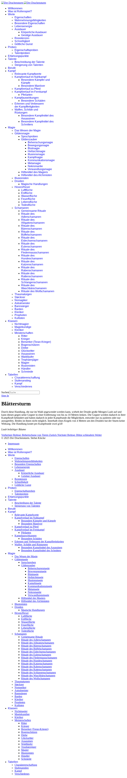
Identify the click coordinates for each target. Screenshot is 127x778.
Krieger (25, 338)
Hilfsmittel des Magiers (34, 172)
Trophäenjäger (29, 359)
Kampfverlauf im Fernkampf (31, 91)
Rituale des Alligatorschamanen (33, 221)
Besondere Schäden (33, 100)
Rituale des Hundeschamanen (32, 257)
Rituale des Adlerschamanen (31, 215)
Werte (11, 14)
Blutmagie (34, 148)
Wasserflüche (29, 196)
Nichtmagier (22, 324)
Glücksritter (27, 350)
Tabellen (13, 374)
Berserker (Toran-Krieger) (36, 341)
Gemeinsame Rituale (33, 210)
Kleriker (19, 312)
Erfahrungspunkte (18, 56)
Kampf (12, 70)
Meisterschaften (24, 333)
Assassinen (28, 353)
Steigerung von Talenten (29, 65)
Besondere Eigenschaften (30, 23)
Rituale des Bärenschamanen (31, 227)
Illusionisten (22, 178)
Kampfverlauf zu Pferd (28, 88)
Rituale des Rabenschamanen (32, 269)
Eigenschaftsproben (26, 50)
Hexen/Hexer (22, 187)
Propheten (21, 315)
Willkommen (15, 8)
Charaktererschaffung (27, 377)
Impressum (13, 443)
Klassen (13, 321)
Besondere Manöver (33, 85)
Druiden (19, 181)
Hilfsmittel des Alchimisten (36, 175)
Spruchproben (29, 136)
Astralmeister (22, 303)
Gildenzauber (29, 139)
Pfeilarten (26, 94)
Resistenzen (22, 38)
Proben (12, 47)
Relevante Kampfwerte (28, 73)
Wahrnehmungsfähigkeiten (30, 20)
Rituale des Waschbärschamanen (34, 287)
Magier (25, 362)
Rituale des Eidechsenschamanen (34, 239)
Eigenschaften (23, 17)
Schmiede (27, 371)
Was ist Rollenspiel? (20, 11)
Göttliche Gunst (24, 44)
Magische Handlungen (34, 184)
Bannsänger (22, 306)
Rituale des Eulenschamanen (31, 245)
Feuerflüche (28, 199)
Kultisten (20, 318)
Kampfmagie (35, 157)
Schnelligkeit (22, 41)
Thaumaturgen (23, 294)
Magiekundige (23, 327)
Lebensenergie (23, 26)
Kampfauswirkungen (27, 97)
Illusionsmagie (36, 154)
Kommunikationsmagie (41, 160)
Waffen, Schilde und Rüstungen (26, 111)
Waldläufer (27, 356)
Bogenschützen (30, 344)
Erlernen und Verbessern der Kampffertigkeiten (29, 105)
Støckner (20, 297)
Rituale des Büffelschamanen (31, 233)
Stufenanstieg (23, 380)
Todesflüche (28, 204)
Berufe (12, 68)
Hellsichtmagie (36, 151)
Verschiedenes (23, 386)
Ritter (24, 335)
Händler (26, 368)
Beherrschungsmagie (40, 142)
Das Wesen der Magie (28, 130)
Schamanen (22, 207)
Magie (11, 127)
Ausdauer (20, 29)
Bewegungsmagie (38, 145)
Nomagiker (21, 300)
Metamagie (34, 163)
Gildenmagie (22, 133)
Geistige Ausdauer (32, 35)
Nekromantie (35, 166)
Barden (19, 309)
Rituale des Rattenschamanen (32, 275)
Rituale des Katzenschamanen (32, 263)
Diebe (24, 347)
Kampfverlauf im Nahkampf (30, 76)
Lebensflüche (29, 201)
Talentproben (22, 53)
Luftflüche (27, 190)
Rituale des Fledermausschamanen (35, 251)
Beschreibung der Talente (30, 62)
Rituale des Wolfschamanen (37, 291)
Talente (12, 59)
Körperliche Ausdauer (34, 32)
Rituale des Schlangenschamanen (34, 281)
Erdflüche (26, 193)
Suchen (5, 392)
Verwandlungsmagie (40, 169)
